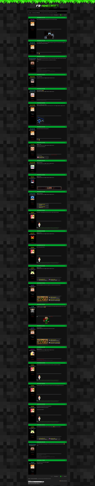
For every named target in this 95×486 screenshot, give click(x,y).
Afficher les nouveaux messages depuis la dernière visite (35, 482)
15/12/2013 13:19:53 (41, 142)
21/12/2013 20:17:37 (41, 245)
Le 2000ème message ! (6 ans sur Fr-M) (43, 301)
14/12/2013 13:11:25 (41, 40)
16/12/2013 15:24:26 (41, 191)
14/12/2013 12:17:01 (41, 17)
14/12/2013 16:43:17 (41, 56)
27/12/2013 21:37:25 (41, 347)
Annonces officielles (36, 12)
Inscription (42, 9)
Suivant (65, 15)
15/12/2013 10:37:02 (41, 126)
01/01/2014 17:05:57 (41, 460)
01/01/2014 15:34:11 (41, 424)
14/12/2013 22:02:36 (41, 88)
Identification (47, 9)
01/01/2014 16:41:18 (41, 442)
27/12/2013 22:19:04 (41, 362)
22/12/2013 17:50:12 (41, 283)
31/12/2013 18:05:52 (41, 383)
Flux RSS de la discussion (63, 480)
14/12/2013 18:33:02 (41, 74)
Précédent (56, 15)
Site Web (33, 114)
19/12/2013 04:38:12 (41, 210)
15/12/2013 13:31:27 (41, 160)
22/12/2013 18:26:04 (41, 304)
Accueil (29, 9)
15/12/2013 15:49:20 (41, 174)
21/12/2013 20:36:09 (41, 265)
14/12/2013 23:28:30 (41, 102)
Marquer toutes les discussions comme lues (34, 483)
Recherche (39, 9)
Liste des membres (33, 9)
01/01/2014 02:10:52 (41, 404)
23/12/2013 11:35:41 (41, 325)
